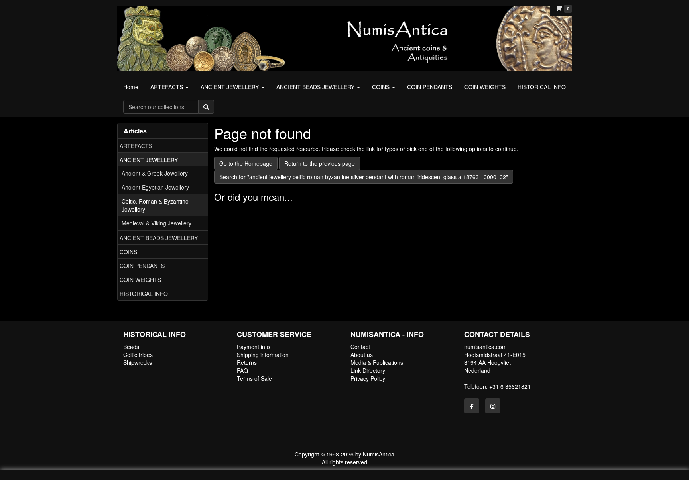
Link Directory (367, 370)
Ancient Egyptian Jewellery (155, 187)
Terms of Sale (254, 378)
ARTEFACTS (136, 146)
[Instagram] (492, 405)
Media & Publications (376, 362)
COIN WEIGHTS (140, 280)
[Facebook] (471, 405)
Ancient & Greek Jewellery (155, 173)
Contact (360, 347)
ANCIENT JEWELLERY (149, 160)
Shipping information (263, 355)
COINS (128, 252)
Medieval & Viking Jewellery (156, 223)
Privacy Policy (367, 378)
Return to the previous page (319, 163)
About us (361, 355)
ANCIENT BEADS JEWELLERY (159, 238)
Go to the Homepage (245, 163)
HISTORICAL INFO (144, 294)
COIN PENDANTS (142, 266)
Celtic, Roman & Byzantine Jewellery (155, 205)
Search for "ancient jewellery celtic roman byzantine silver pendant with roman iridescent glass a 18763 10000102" (363, 177)
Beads (131, 347)
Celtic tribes (138, 355)
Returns (247, 362)
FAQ (242, 370)
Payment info (253, 347)
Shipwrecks (137, 362)
